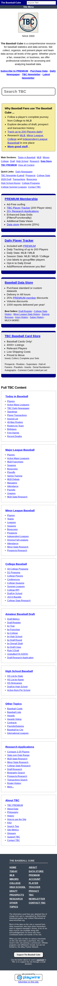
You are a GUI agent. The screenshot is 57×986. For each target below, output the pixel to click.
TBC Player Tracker (18, 207)
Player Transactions (17, 415)
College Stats (43, 175)
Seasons (11, 465)
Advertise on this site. (28, 982)
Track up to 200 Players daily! (25, 131)
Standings (12, 412)
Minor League (35, 135)
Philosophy (12, 812)
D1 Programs (13, 572)
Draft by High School (17, 686)
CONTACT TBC (37, 903)
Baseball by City (15, 730)
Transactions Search (17, 780)
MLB (39, 157)
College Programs (31, 183)
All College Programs (17, 569)
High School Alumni (10, 183)
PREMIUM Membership (21, 199)
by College (12, 633)
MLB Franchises (15, 462)
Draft (12, 161)
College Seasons (15, 583)
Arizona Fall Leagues (17, 540)
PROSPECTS (17, 895)
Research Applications (19, 746)
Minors (46, 157)
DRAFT (14, 891)
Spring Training (14, 476)
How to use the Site (16, 819)
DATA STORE (36, 871)
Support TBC (13, 837)
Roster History (14, 783)
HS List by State (15, 676)
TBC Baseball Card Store (22, 336)
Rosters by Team (15, 426)
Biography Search (16, 773)
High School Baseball (19, 671)
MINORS (14, 879)
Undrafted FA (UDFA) (17, 654)
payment (40, 960)
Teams (10, 519)
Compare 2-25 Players (18, 752)
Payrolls (11, 490)
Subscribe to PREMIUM (14, 71)
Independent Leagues (18, 536)
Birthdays (11, 429)
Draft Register (25, 311)
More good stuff (17, 146)
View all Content (26, 165)
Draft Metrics (13, 619)
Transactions (19, 179)
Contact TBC (34, 187)
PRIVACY (34, 891)
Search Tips (13, 826)
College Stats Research (19, 600)
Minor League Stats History (26, 314)
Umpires (11, 493)
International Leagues (17, 733)
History (10, 816)
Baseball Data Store (19, 282)
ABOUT (33, 867)
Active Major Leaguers (18, 405)
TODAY (14, 871)
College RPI (13, 590)
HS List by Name (15, 679)
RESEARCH (16, 899)
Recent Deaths (14, 436)
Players (11, 401)
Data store (13, 224)
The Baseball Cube (11, 3)
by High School (14, 636)
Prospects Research (17, 550)
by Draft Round (14, 640)
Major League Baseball (19, 449)
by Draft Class (14, 647)
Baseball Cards (14, 709)
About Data (12, 809)
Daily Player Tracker (19, 240)
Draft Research (14, 769)
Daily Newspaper (24, 172)
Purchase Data (39, 71)
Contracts (12, 722)
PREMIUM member (24, 297)
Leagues (11, 522)
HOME (13, 867)
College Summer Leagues (14, 187)
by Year (11, 626)
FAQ (9, 823)
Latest (21, 175)
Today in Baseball (26, 157)
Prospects (30, 175)
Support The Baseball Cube (28, 955)
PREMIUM (29, 246)
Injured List (12, 419)
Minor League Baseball (20, 510)
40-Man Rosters (15, 422)
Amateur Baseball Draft (20, 614)
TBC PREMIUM (9, 165)
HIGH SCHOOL (18, 887)
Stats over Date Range (18, 755)
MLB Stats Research (17, 497)
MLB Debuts (13, 479)
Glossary (11, 833)
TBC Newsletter (31, 74)
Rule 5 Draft (13, 650)
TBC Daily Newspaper (18, 408)
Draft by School (14, 593)
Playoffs (11, 472)
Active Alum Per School (18, 690)
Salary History (37, 317)
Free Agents (13, 433)
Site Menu (28, 7)
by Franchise (13, 629)
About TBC (12, 800)
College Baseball (16, 564)
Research (34, 161)
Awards (11, 715)
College (5, 161)
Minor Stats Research (17, 547)
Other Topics (13, 703)
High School (22, 161)
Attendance (12, 486)
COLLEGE (15, 883)
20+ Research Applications (23, 211)
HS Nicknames (14, 683)
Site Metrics (13, 830)
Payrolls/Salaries (15, 726)
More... (10, 787)
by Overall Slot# (15, 643)
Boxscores (32, 179)
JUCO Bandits (14, 597)
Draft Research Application (20, 657)
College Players (15, 576)
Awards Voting (14, 719)
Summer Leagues (16, 586)
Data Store (46, 161)
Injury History (21, 317)
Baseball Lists (14, 712)
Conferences (13, 579)
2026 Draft (6, 179)
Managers (12, 483)
